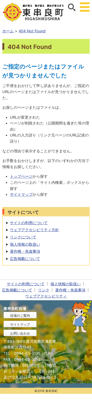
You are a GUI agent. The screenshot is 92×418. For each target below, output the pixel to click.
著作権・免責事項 (25, 251)
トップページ (21, 176)
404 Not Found (32, 31)
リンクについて (23, 237)
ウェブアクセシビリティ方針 (34, 229)
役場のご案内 (20, 315)
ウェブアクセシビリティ (46, 296)
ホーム (8, 31)
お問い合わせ (20, 333)
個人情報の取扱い (25, 244)
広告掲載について (25, 258)
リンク (43, 290)
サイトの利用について (29, 222)
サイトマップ (21, 194)
